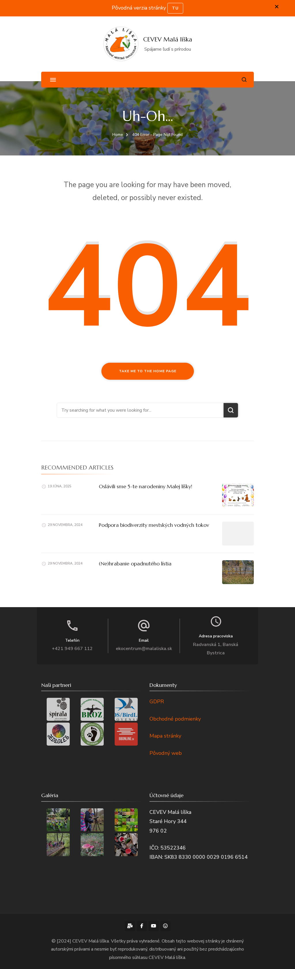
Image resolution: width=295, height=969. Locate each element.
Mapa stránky (165, 735)
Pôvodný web (166, 753)
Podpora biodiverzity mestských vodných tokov (154, 525)
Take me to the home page (147, 371)
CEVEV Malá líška (167, 39)
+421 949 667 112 (72, 648)
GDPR (157, 701)
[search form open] (244, 79)
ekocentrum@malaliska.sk (144, 648)
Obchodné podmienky (175, 718)
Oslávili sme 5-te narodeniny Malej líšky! (145, 486)
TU (175, 8)
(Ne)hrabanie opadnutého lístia (135, 563)
